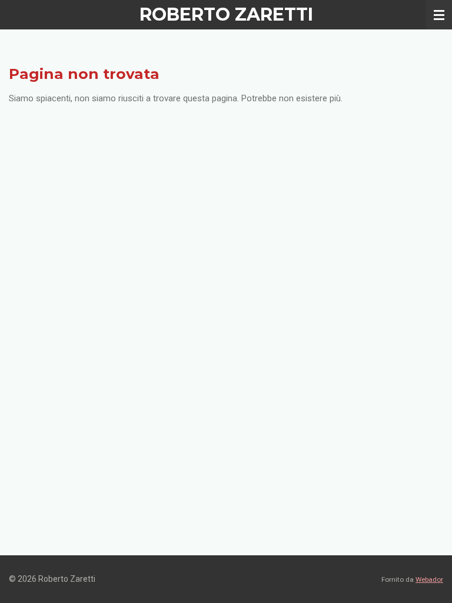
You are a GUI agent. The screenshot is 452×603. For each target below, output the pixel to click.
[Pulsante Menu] (439, 14)
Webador (429, 579)
